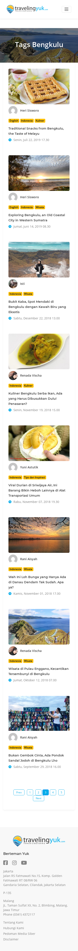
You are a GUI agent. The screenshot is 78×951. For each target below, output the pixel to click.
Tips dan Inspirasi (34, 477)
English (14, 120)
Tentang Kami (13, 922)
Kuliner (40, 120)
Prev (19, 792)
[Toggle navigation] (66, 9)
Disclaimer (11, 939)
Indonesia (27, 120)
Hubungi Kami (13, 928)
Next (38, 798)
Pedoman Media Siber (19, 934)
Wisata (40, 207)
